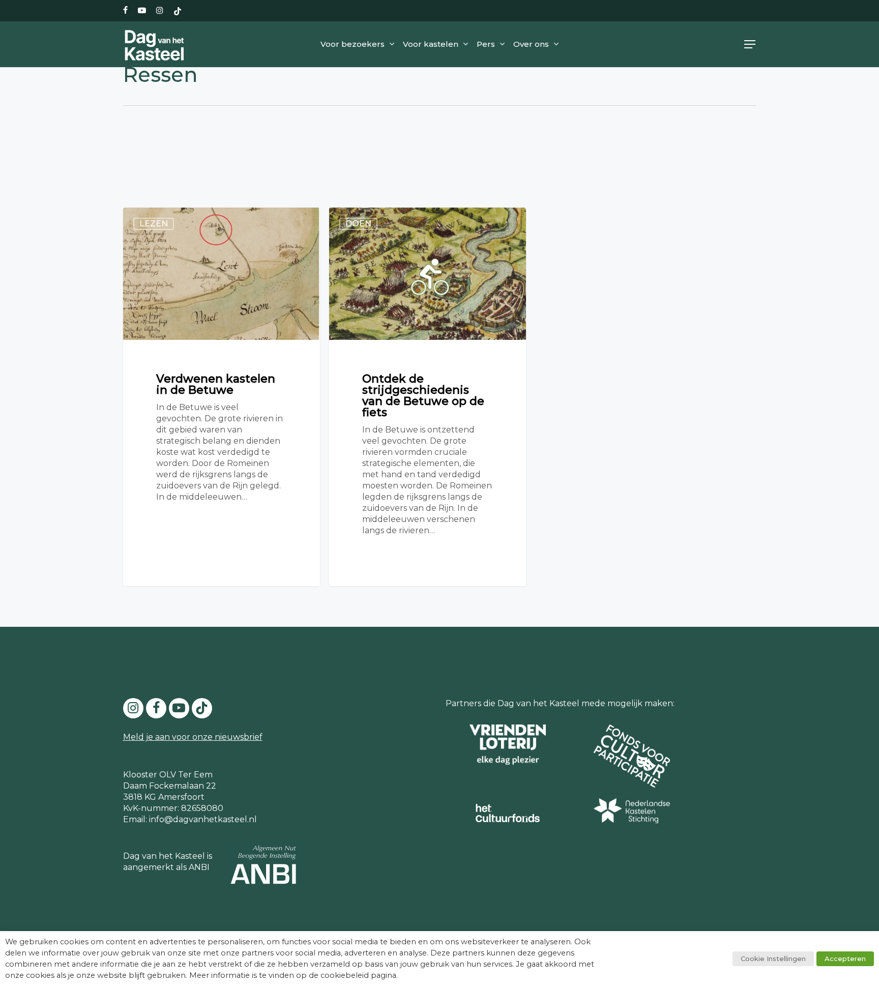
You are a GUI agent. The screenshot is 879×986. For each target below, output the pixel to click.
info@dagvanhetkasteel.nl (203, 819)
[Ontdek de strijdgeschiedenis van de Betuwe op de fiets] (427, 397)
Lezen (153, 223)
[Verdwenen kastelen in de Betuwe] (221, 397)
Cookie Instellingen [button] (773, 958)
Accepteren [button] (845, 958)
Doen (358, 223)
